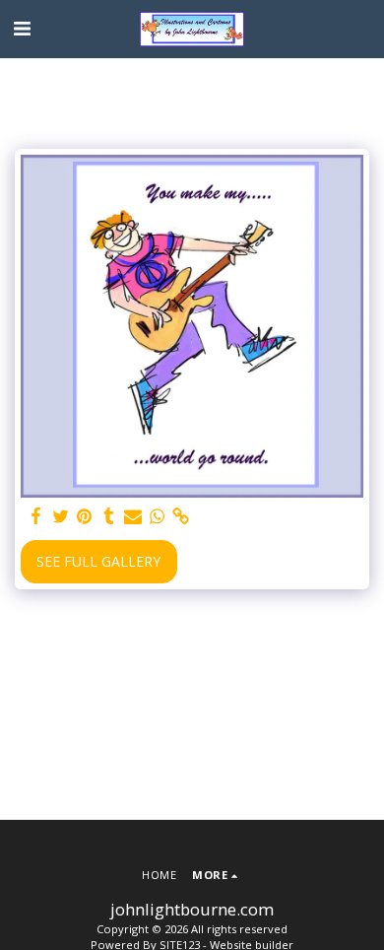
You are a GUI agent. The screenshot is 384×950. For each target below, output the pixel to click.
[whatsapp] (157, 516)
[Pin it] (85, 516)
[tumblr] (109, 516)
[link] (181, 516)
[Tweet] (61, 516)
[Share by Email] (133, 516)
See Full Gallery (98, 561)
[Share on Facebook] (36, 516)
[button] (21, 28)
